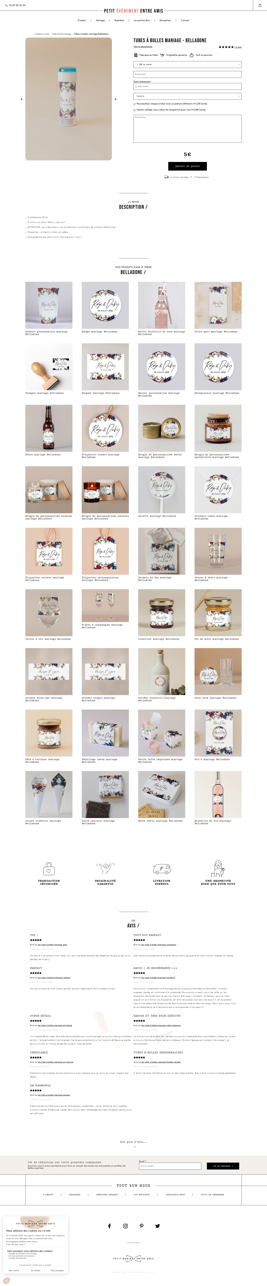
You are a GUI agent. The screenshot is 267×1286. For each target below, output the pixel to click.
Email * (142, 1162)
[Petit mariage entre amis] (133, 11)
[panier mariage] (260, 5)
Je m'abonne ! (223, 1166)
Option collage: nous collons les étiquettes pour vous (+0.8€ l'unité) (171, 110)
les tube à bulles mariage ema (52, 945)
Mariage (100, 21)
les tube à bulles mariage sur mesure (55, 1062)
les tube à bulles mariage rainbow (54, 978)
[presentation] (21, 99)
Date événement (142, 82)
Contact (185, 21)
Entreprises (165, 21)
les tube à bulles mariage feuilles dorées (161, 1062)
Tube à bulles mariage (62, 34)
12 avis (238, 47)
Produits (82, 21)
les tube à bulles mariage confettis (158, 978)
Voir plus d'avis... (133, 1142)
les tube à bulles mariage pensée (54, 1095)
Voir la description (143, 47)
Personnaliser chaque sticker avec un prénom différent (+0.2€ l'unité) (172, 104)
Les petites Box (142, 21)
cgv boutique (142, 1195)
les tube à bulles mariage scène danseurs (161, 1026)
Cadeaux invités (42, 34)
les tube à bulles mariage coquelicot (159, 945)
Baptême (119, 21)
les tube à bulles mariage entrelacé (55, 1026)
